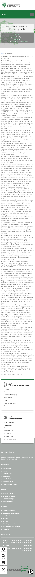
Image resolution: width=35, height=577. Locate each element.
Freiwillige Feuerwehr (9, 524)
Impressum (24, 568)
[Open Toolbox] (30, 571)
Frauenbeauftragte (8, 499)
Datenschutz (24, 567)
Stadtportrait (7, 433)
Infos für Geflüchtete (9, 496)
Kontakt (23, 570)
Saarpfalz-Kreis (7, 516)
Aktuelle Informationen (17, 38)
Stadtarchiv (6, 476)
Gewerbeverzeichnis (10, 403)
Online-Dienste (8, 397)
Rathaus (17, 36)
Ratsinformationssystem (11, 392)
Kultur (6, 428)
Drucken (20, 374)
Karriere (6, 406)
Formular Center (9, 436)
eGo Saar (5, 521)
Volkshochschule (8, 479)
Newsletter (24, 572)
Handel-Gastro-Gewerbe (10, 484)
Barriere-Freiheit (8, 501)
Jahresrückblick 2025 (10, 439)
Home (17, 34)
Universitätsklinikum (9, 510)
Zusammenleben (9, 422)
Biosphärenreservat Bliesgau (11, 526)
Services (6, 400)
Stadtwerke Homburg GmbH (11, 513)
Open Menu (32, 14)
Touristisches (8, 425)
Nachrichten (17, 39)
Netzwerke (6, 529)
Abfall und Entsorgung (10, 395)
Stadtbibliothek (7, 474)
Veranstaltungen (9, 431)
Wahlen (6, 389)
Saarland (5, 518)
